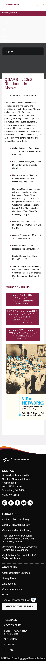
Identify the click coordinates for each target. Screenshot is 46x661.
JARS (4, 29)
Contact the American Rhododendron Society (22, 299)
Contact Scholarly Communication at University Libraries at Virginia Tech (22, 317)
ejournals (5, 22)
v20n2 (4, 36)
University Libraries (9, 13)
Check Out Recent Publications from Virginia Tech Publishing (23, 334)
